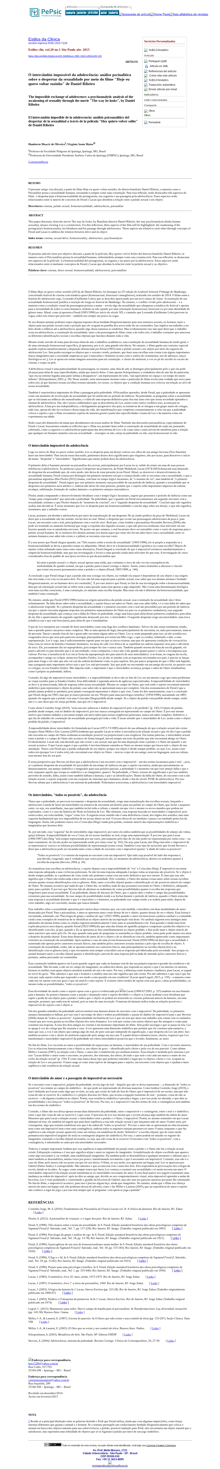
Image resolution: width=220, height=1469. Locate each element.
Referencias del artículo (162, 71)
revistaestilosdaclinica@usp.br (110, 1465)
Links (38, 1212)
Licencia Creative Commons (161, 1445)
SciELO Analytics (158, 50)
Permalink (154, 122)
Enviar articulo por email (163, 89)
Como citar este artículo (163, 75)
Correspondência (38, 161)
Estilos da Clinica (44, 39)
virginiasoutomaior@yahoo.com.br (48, 1380)
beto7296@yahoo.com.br (43, 1363)
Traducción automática (162, 84)
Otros (152, 111)
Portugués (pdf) (158, 61)
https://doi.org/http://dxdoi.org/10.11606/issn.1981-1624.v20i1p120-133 (65, 56)
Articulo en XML (159, 66)
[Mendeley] (146, 111)
